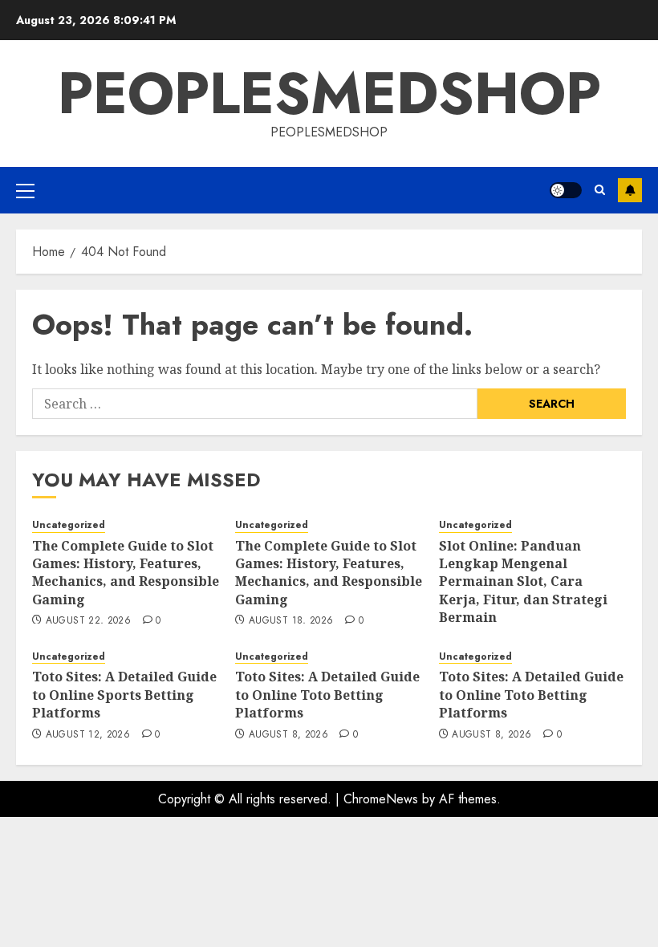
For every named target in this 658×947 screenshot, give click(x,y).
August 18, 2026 (291, 621)
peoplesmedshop (329, 93)
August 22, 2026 (88, 621)
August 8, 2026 (288, 735)
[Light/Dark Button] (566, 190)
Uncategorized (68, 525)
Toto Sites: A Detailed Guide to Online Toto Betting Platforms (327, 694)
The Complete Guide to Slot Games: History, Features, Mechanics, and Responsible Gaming (125, 572)
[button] (25, 190)
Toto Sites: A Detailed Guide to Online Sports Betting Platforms (124, 694)
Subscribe (630, 190)
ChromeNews (380, 799)
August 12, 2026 (88, 735)
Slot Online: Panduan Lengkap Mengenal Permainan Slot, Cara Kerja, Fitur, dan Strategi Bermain (523, 582)
